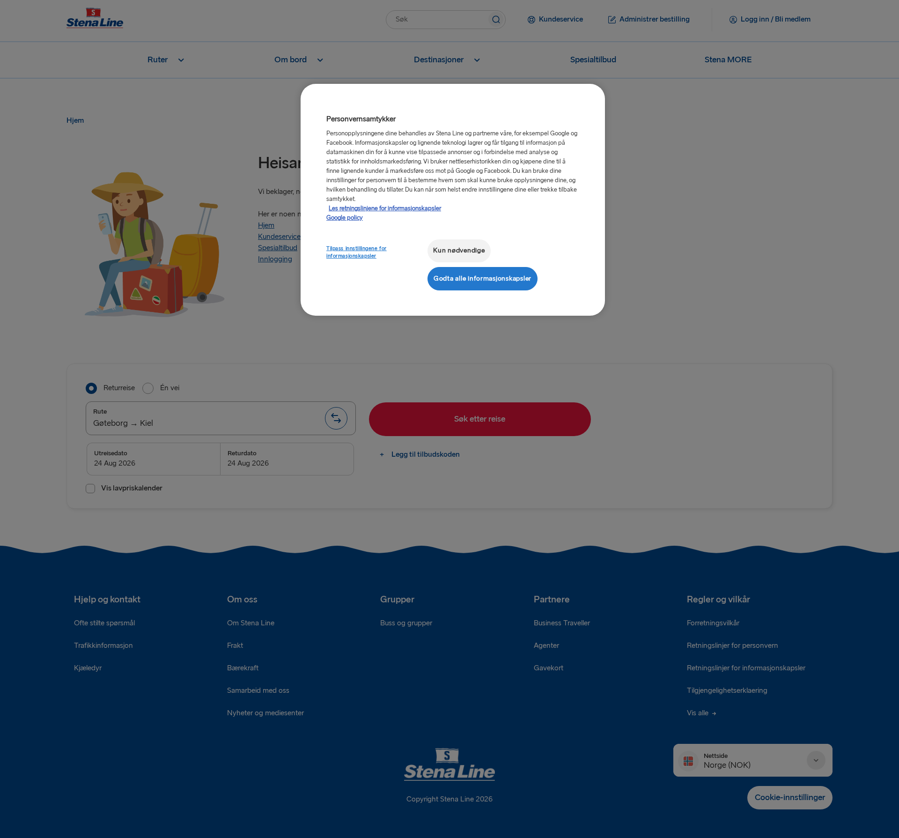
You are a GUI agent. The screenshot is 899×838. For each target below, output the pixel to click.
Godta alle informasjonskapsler (482, 278)
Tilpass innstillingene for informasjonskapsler (356, 252)
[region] (453, 200)
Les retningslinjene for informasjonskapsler (385, 208)
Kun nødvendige (459, 250)
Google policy (344, 218)
